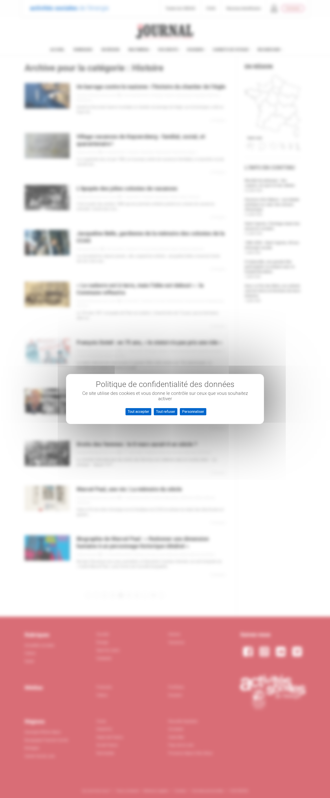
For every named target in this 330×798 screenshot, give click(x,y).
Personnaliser (193, 411)
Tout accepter (138, 411)
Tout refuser (165, 411)
